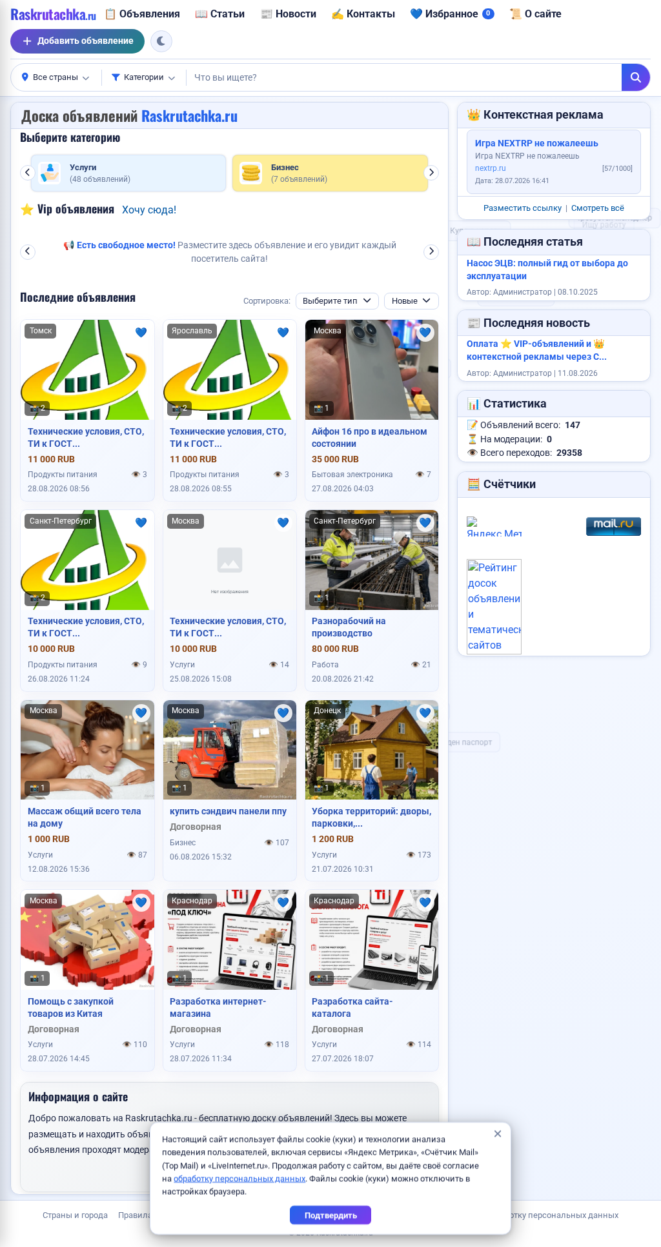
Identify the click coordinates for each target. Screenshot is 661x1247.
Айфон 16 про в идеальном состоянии (369, 437)
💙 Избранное (450, 14)
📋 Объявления (142, 14)
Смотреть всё (597, 208)
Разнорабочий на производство (349, 627)
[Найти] (636, 77)
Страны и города (75, 1215)
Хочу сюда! (149, 210)
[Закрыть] (497, 1134)
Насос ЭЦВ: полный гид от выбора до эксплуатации (547, 270)
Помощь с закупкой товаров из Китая (71, 1007)
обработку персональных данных (239, 1178)
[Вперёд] (431, 173)
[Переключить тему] (161, 41)
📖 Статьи (220, 14)
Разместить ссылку (522, 208)
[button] (56, 77)
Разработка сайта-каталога (352, 1007)
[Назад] (28, 173)
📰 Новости (288, 14)
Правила (135, 1215)
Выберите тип (330, 301)
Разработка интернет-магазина (218, 1007)
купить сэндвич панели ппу (228, 811)
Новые (405, 301)
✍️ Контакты (363, 14)
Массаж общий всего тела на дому (84, 817)
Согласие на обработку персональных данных (527, 1215)
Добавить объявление (85, 40)
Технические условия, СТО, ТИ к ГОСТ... (86, 437)
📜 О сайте (535, 14)
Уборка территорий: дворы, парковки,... (371, 817)
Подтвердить (331, 1215)
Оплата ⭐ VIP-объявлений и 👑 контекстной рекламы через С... (537, 350)
